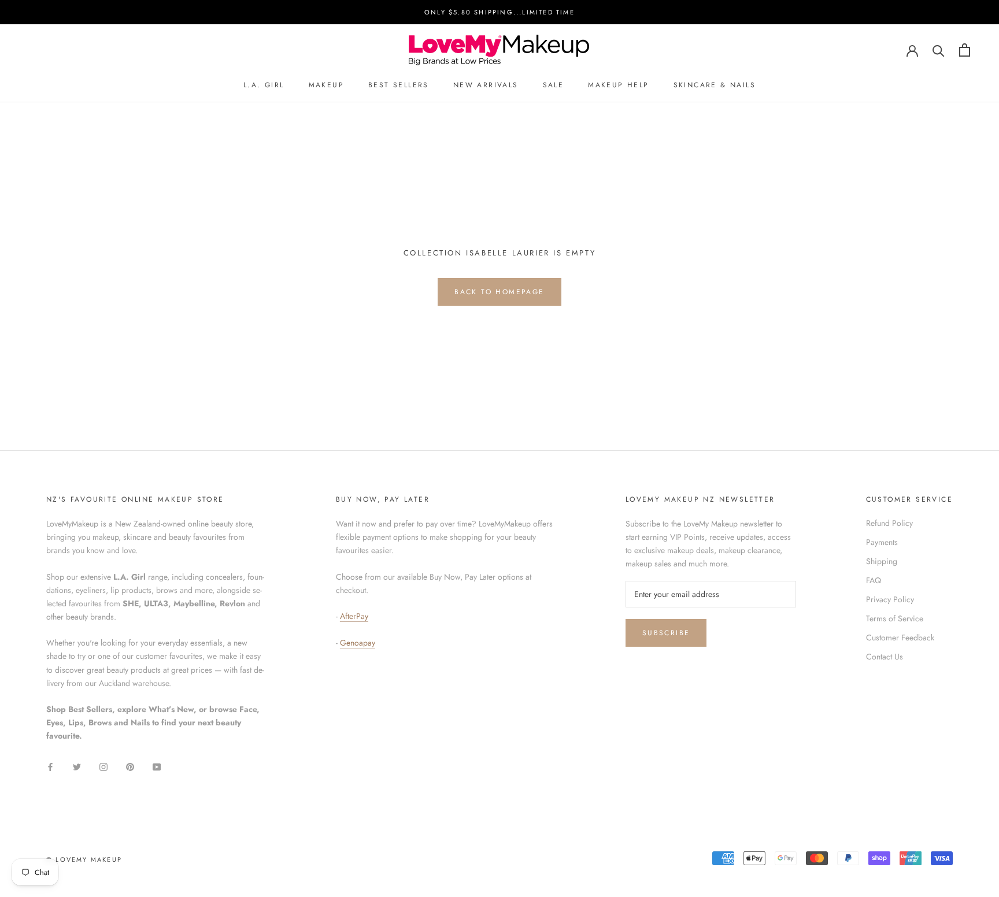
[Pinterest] (130, 766)
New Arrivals (486, 85)
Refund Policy (889, 523)
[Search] (939, 50)
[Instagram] (103, 766)
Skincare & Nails (715, 85)
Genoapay (357, 642)
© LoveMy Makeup (84, 859)
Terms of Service (894, 618)
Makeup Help (618, 85)
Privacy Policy (890, 599)
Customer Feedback (900, 637)
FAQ (873, 580)
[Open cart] (964, 50)
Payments (882, 542)
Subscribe (666, 633)
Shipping (881, 561)
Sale (553, 85)
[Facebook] (50, 766)
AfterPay (354, 616)
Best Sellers (398, 85)
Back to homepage (499, 292)
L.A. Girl (263, 85)
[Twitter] (77, 766)
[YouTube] (157, 766)
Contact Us (884, 656)
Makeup (326, 85)
